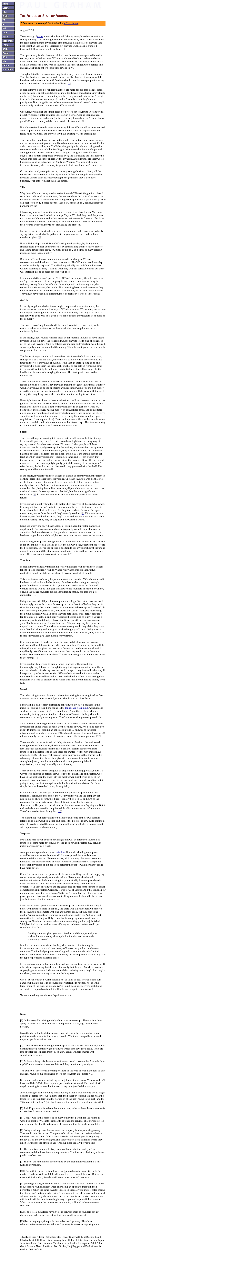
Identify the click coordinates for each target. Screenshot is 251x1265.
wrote (40, 36)
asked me (61, 852)
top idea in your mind (76, 707)
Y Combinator (71, 23)
